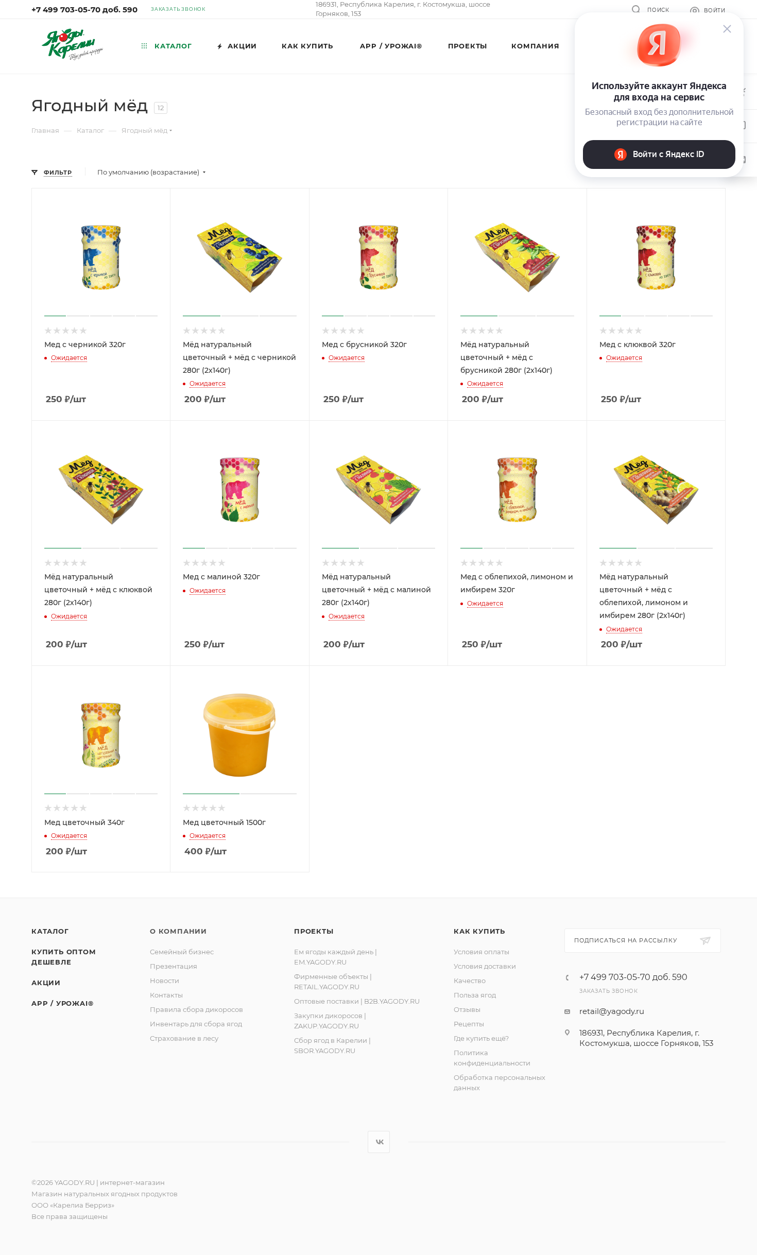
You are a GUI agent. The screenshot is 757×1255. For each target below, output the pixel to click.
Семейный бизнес (182, 952)
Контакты (166, 995)
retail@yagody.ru (611, 1011)
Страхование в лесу (184, 1038)
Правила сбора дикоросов (196, 1009)
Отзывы (467, 1009)
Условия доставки (485, 966)
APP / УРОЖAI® (62, 1003)
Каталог (50, 931)
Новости (164, 980)
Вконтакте (379, 1142)
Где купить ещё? (481, 1038)
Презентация (173, 966)
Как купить (479, 931)
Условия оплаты (481, 952)
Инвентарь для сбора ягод (196, 1024)
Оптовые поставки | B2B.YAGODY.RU (357, 1001)
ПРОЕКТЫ (314, 931)
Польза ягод (475, 995)
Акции (46, 982)
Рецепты (469, 1024)
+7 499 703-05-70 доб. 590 (84, 9)
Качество (470, 980)
